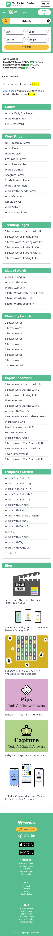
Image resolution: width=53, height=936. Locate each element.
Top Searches (26, 874)
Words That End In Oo (18, 478)
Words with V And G (17, 547)
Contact (26, 886)
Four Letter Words (15, 432)
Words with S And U (17, 510)
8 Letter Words (14, 354)
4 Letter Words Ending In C (21, 395)
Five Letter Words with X (19, 427)
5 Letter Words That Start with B (24, 443)
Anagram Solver (14, 175)
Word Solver (12, 207)
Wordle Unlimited (15, 118)
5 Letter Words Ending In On (22, 247)
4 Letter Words (14, 333)
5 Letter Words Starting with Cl (23, 252)
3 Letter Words (14, 328)
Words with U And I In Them (22, 515)
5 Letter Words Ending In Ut (21, 236)
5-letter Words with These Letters (24, 293)
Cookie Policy (26, 894)
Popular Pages (26, 871)
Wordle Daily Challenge (19, 113)
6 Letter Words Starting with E (22, 448)
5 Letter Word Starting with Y (22, 405)
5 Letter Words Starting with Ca (23, 242)
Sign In (44, 12)
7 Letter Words (14, 349)
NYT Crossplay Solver (17, 143)
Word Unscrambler (16, 164)
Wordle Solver (13, 153)
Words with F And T (16, 526)
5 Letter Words (14, 338)
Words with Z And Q (17, 411)
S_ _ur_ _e (10, 553)
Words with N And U (17, 537)
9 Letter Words (14, 360)
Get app (45, 4)
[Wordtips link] (17, 12)
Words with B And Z (16, 521)
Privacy (27, 888)
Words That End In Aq (18, 483)
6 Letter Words (14, 344)
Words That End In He (18, 489)
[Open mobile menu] (4, 12)
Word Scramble (14, 169)
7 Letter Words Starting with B (23, 384)
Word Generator (14, 196)
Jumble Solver (13, 201)
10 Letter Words (14, 365)
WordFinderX (26, 911)
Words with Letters (16, 282)
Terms (26, 891)
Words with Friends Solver (20, 191)
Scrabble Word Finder (18, 180)
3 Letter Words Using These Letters (26, 416)
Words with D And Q (17, 505)
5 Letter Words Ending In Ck (21, 258)
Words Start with (15, 287)
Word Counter (26, 922)
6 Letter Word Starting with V (22, 389)
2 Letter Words (14, 322)
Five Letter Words (15, 400)
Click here (9, 90)
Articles (26, 869)
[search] (6, 21)
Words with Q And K (17, 437)
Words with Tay (14, 542)
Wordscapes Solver (16, 212)
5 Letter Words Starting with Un (23, 231)
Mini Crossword (14, 124)
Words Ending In (15, 277)
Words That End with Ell (19, 494)
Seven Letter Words (16, 454)
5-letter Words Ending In (19, 303)
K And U (10, 531)
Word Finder (12, 148)
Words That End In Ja (17, 499)
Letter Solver (26, 914)
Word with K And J (15, 421)
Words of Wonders (16, 185)
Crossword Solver (15, 159)
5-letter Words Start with (19, 298)
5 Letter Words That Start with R (24, 459)
